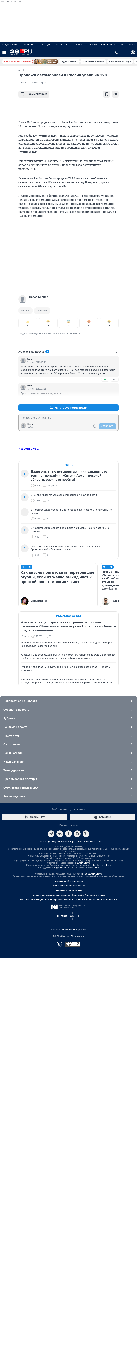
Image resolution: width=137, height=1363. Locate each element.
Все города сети (14, 796)
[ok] (68, 833)
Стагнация (42, 310)
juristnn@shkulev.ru (102, 865)
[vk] (59, 833)
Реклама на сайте (15, 727)
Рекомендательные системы (68, 890)
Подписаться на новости (20, 701)
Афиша (80, 45)
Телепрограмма (63, 45)
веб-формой (93, 867)
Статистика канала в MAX (21, 787)
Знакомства (31, 45)
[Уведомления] (125, 52)
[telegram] (51, 833)
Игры (131, 45)
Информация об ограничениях (68, 881)
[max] (77, 833)
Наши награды (13, 753)
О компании (11, 744)
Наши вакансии (13, 761)
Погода (46, 45)
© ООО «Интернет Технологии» (68, 936)
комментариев (36, 94)
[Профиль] (133, 52)
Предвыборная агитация (20, 779)
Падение (25, 310)
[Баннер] (46, 61)
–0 (114, 379)
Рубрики (9, 718)
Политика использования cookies (68, 886)
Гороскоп (93, 45)
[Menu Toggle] (4, 52)
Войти (30, 427)
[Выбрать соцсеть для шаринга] (115, 94)
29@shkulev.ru (83, 863)
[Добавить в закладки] (106, 94)
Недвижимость (11, 45)
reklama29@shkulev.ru (91, 874)
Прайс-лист (11, 735)
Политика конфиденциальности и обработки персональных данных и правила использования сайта (68, 900)
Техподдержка (13, 770)
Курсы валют (109, 45)
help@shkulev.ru (59, 867)
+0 (105, 379)
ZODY (123, 45)
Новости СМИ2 (28, 448)
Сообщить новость (16, 709)
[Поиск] (117, 52)
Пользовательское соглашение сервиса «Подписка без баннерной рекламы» (68, 895)
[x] (86, 833)
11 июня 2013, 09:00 (28, 83)
